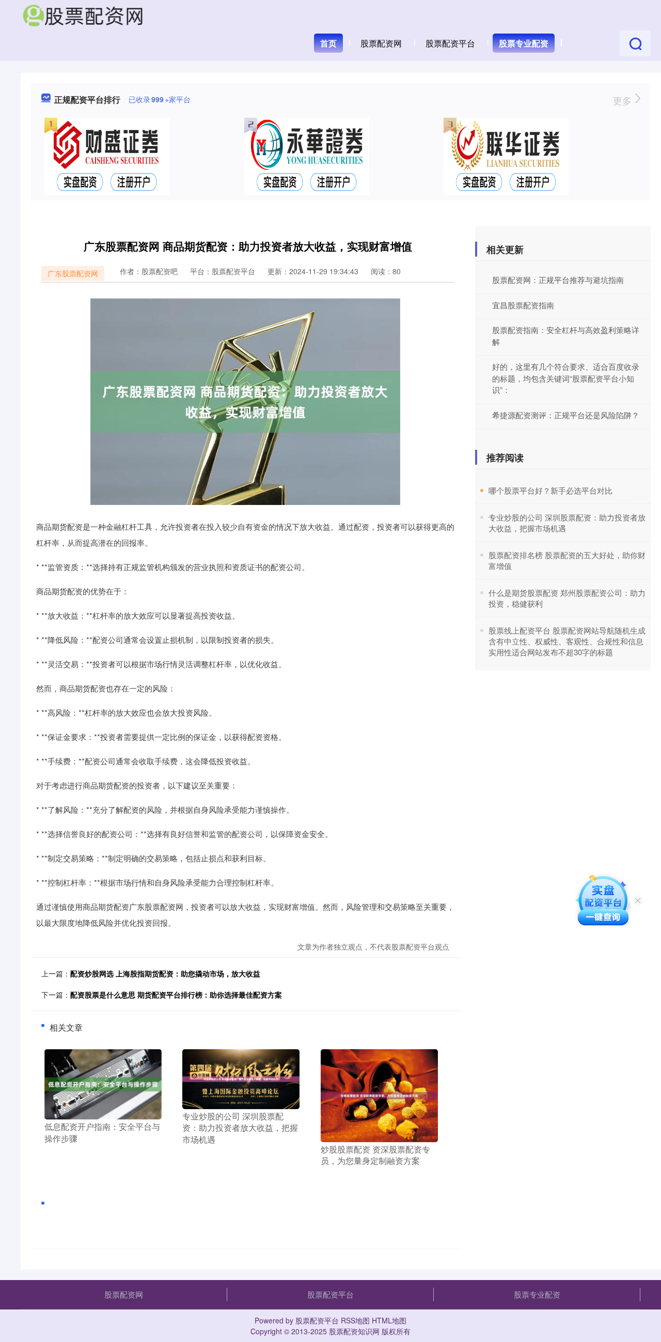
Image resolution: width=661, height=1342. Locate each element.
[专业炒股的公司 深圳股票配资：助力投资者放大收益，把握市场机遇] (241, 1078)
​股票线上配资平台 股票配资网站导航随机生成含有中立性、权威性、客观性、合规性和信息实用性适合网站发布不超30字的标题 (567, 641)
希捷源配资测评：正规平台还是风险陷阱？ (565, 414)
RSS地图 (355, 1320)
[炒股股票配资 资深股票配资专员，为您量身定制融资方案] (379, 1095)
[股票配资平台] (83, 14)
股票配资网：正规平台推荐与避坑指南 (558, 279)
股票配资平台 (450, 43)
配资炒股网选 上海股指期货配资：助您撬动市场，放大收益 (165, 973)
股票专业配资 (523, 43)
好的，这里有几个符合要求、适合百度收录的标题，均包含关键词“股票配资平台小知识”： (565, 378)
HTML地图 (389, 1320)
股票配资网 (381, 43)
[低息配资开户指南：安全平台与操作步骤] (103, 1083)
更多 (623, 100)
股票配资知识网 (354, 1331)
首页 (328, 43)
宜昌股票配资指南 (523, 304)
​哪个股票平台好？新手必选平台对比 (550, 490)
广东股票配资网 (73, 273)
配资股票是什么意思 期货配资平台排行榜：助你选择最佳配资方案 (176, 994)
